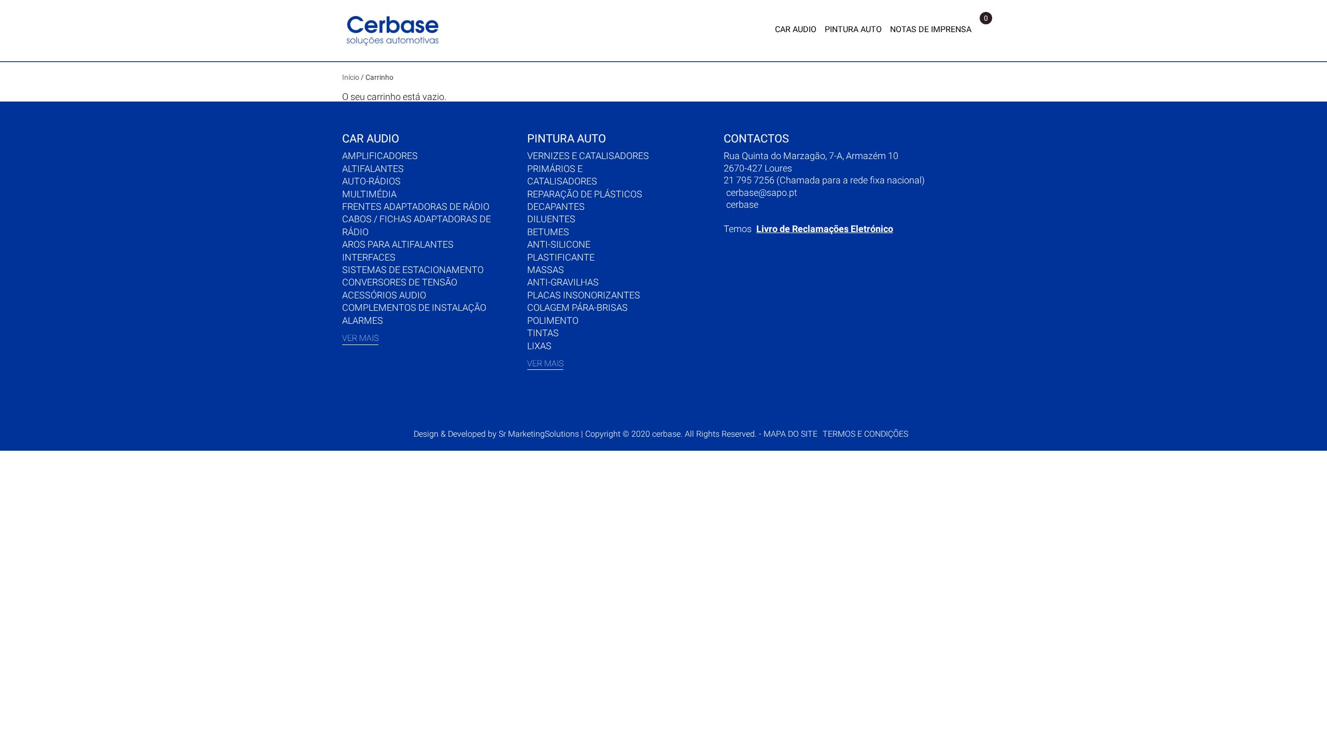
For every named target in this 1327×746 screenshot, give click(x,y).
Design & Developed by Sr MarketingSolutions (497, 434)
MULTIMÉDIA (369, 194)
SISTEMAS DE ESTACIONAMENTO (413, 269)
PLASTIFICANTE (561, 257)
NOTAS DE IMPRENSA (930, 29)
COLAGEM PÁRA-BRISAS (577, 307)
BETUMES (548, 231)
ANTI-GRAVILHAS (563, 282)
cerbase (742, 204)
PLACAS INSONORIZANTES (583, 295)
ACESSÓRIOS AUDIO (384, 295)
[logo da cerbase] (394, 30)
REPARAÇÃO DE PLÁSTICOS (584, 194)
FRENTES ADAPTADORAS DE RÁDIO (415, 206)
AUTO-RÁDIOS (371, 181)
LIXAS (539, 345)
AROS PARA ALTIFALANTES (398, 244)
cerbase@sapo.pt (761, 192)
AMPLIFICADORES (380, 155)
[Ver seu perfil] (982, 30)
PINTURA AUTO (853, 29)
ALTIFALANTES (373, 168)
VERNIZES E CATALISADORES (588, 155)
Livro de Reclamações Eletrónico (824, 228)
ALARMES (362, 320)
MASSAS (545, 269)
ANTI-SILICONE (558, 244)
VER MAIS (360, 338)
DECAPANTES (556, 206)
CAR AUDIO (795, 29)
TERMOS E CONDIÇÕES (865, 434)
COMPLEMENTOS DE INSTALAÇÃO (414, 307)
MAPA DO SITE (790, 434)
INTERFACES (369, 257)
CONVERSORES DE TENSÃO (399, 282)
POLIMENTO (552, 320)
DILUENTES (551, 218)
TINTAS (543, 332)
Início (350, 77)
